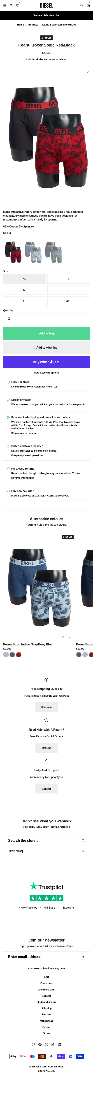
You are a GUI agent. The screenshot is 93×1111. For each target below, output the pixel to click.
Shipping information (23, 433)
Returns (46, 748)
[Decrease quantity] (72, 318)
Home (20, 24)
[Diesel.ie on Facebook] (40, 1044)
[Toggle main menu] (4, 5)
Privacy (46, 1026)
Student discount (46, 1002)
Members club (46, 989)
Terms (46, 1033)
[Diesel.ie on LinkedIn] (59, 1044)
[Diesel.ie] (46, 5)
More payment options (46, 372)
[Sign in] (11, 5)
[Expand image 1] (88, 71)
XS (24, 279)
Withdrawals (46, 1020)
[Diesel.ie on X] (46, 1044)
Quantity (8, 310)
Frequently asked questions (27, 455)
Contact (46, 788)
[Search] (82, 5)
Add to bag (46, 333)
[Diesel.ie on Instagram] (33, 1044)
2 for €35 (46, 37)
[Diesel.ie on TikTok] (53, 1044)
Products (33, 24)
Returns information (22, 478)
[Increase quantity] (84, 318)
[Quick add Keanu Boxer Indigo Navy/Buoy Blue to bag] (70, 637)
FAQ (46, 977)
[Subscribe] (83, 956)
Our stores (46, 983)
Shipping (46, 707)
